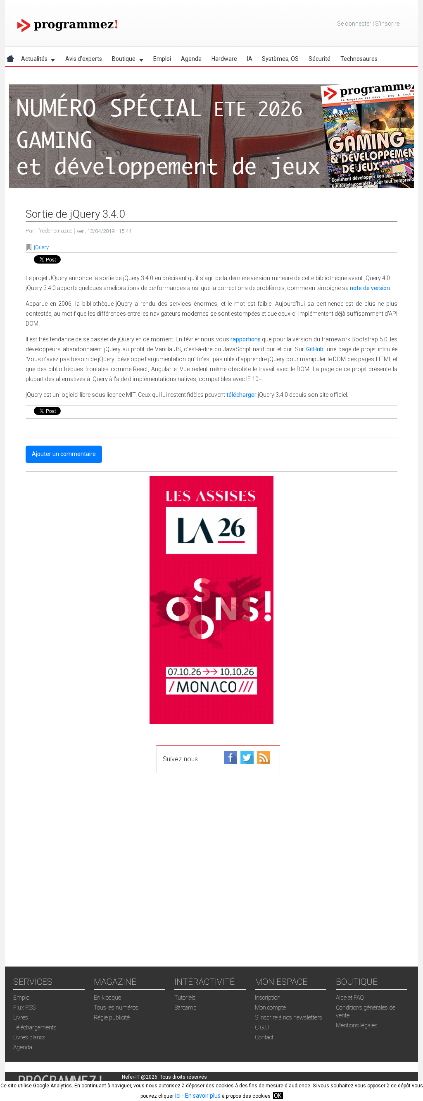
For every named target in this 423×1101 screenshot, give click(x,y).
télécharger (241, 394)
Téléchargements (35, 1027)
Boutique (121, 60)
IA (249, 58)
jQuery (41, 247)
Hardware (224, 58)
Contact (264, 1037)
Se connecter (354, 23)
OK (277, 1095)
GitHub (314, 349)
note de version (370, 288)
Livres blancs (29, 1037)
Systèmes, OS (280, 58)
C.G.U (262, 1027)
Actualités (32, 60)
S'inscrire (387, 23)
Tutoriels (185, 997)
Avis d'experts (83, 58)
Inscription (267, 997)
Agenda (191, 58)
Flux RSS (24, 1007)
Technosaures (359, 58)
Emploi (162, 58)
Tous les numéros (116, 1007)
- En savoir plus (201, 1095)
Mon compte (270, 1007)
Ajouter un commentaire (64, 454)
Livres (20, 1017)
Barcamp (185, 1007)
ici (178, 1095)
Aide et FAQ (350, 997)
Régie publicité (112, 1017)
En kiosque (107, 997)
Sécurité (319, 58)
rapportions (246, 339)
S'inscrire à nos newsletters (288, 1017)
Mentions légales (357, 1025)
